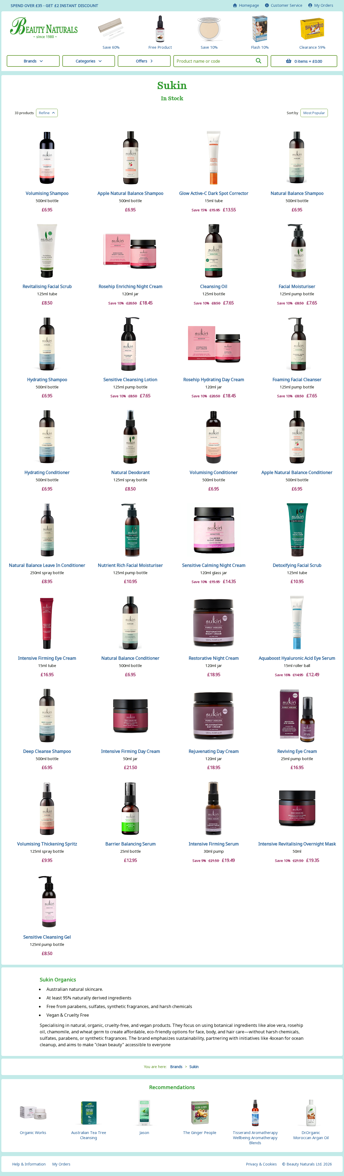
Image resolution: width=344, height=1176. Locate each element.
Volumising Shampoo (47, 193)
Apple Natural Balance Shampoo (130, 193)
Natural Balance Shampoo (297, 193)
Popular (314, 112)
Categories (85, 61)
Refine (45, 112)
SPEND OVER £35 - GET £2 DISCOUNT (54, 5)
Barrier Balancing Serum (130, 844)
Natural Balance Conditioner (130, 658)
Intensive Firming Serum (214, 844)
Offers (141, 61)
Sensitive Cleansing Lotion (130, 379)
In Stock (172, 98)
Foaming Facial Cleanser (297, 379)
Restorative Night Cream (214, 658)
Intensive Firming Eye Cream (47, 658)
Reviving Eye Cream (297, 751)
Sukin (172, 85)
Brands (30, 61)
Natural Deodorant (130, 472)
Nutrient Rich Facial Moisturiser (130, 565)
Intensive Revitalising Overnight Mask (297, 844)
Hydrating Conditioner (47, 472)
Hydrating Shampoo (47, 379)
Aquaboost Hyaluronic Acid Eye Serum (297, 658)
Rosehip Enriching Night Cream (130, 286)
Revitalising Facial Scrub (47, 286)
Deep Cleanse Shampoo (47, 751)
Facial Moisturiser (297, 286)
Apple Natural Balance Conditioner (296, 472)
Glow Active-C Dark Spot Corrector (213, 193)
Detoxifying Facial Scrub (297, 565)
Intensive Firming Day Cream (130, 751)
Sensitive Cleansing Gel (47, 937)
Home (248, 5)
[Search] (258, 61)
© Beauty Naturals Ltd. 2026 (307, 1164)
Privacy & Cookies (261, 1164)
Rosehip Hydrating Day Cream (213, 379)
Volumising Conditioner (214, 472)
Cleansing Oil (213, 286)
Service (286, 5)
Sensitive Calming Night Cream (213, 565)
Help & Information (29, 1164)
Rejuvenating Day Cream (214, 751)
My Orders (322, 5)
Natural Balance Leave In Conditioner (47, 565)
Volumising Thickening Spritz (47, 844)
